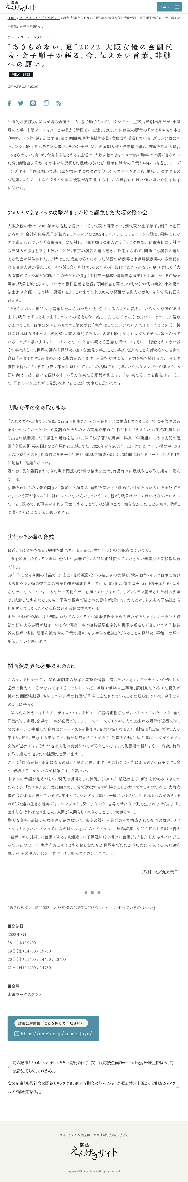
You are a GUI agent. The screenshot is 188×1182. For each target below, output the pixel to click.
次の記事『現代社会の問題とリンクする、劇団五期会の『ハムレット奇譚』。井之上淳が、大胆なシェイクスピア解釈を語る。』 (91, 1087)
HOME (12, 18)
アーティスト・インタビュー (39, 18)
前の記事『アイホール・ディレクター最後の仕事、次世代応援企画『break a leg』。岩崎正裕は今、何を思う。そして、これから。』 (93, 1067)
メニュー (166, 7)
